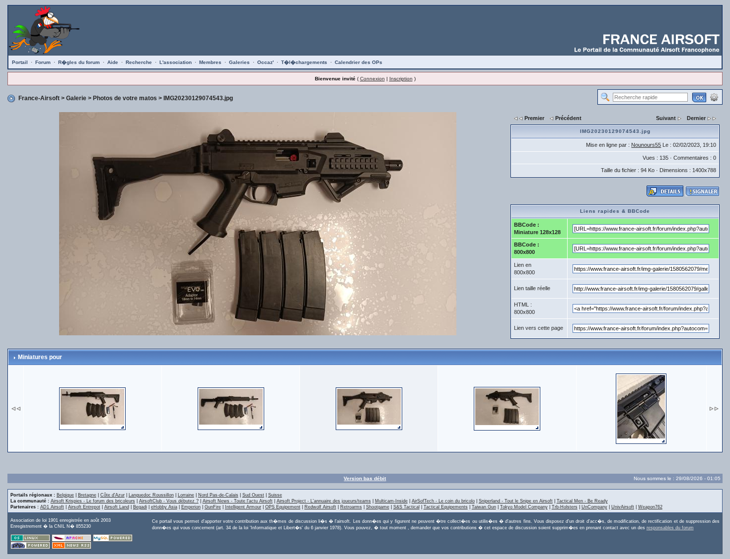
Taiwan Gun (484, 506)
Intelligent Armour (243, 506)
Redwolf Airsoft (320, 506)
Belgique (65, 495)
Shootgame (377, 506)
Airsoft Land (116, 506)
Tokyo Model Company (524, 506)
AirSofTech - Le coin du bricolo (443, 500)
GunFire (213, 506)
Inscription (401, 78)
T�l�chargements (304, 62)
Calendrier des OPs (358, 62)
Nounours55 (646, 145)
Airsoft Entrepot (84, 506)
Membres (210, 62)
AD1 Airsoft (52, 506)
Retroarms (351, 506)
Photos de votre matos (125, 98)
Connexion (372, 78)
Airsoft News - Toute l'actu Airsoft (238, 500)
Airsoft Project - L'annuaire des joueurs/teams (324, 500)
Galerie (76, 98)
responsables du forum (670, 527)
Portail (20, 62)
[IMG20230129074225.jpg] (231, 408)
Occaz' (265, 62)
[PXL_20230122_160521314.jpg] (641, 408)
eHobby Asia (164, 506)
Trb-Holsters (565, 506)
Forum (43, 62)
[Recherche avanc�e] (714, 97)
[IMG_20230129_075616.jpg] (507, 408)
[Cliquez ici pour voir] (665, 190)
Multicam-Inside (391, 500)
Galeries (239, 62)
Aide (112, 62)
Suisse (275, 495)
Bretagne (87, 495)
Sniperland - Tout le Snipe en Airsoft (516, 500)
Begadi (140, 506)
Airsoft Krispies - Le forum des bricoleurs (93, 500)
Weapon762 (650, 506)
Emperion (191, 506)
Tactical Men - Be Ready (582, 500)
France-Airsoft (39, 98)
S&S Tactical (406, 506)
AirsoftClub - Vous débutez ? (169, 500)
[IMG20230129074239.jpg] (92, 408)
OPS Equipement (282, 506)
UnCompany (594, 506)
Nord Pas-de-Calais (218, 495)
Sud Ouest (253, 495)
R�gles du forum (79, 62)
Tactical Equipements (446, 506)
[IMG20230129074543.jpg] (257, 223)
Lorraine (186, 495)
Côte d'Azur (112, 495)
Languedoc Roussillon (151, 495)
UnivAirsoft (622, 506)
